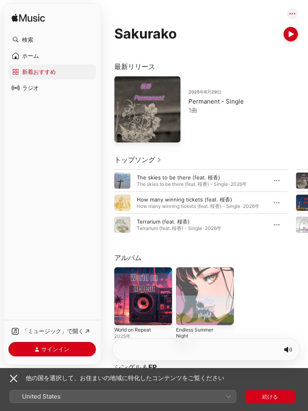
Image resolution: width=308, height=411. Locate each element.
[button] (52, 40)
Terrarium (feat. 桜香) (163, 221)
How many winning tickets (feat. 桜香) (184, 199)
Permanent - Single (216, 101)
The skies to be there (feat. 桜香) (178, 177)
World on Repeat (132, 330)
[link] (138, 159)
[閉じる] (13, 378)
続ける (270, 396)
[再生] (291, 34)
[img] (28, 18)
